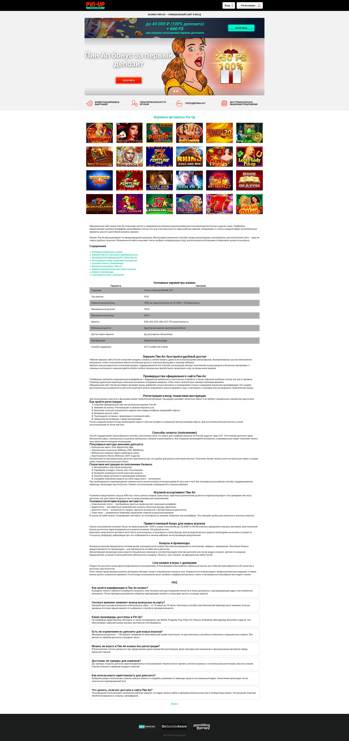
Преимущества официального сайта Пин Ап (114, 257)
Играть (174, 704)
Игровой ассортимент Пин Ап (107, 266)
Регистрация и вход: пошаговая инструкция (114, 260)
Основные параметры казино (107, 252)
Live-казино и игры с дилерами (108, 275)
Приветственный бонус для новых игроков (114, 269)
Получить (129, 80)
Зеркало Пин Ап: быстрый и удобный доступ (115, 254)
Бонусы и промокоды (103, 272)
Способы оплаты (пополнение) (108, 263)
